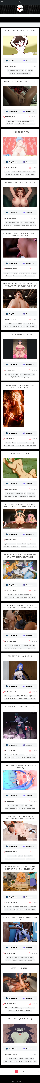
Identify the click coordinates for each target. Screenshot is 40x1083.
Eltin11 (24, 544)
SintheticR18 (9, 123)
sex (18, 222)
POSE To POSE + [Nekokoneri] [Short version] (20, 767)
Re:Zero (7, 171)
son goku (15, 496)
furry (23, 754)
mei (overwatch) (31, 326)
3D (32, 121)
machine (7, 757)
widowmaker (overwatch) (26, 960)
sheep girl (33, 906)
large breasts (16, 225)
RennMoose (16, 754)
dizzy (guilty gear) (11, 808)
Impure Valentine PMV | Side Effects (20, 81)
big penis (33, 225)
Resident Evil (26, 121)
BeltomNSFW (28, 856)
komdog (21, 1058)
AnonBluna (9, 174)
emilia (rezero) (29, 174)
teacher (6, 1061)
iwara (33, 171)
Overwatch (18, 323)
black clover (26, 171)
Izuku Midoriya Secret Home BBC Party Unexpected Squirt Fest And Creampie (20, 506)
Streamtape (30, 60)
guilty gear (11, 805)
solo (34, 754)
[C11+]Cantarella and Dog (20, 656)
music (22, 174)
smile (34, 1061)
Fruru (14, 443)
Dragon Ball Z (10, 493)
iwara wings (21, 808)
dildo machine (31, 757)
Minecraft (10, 856)
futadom (21, 273)
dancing (16, 174)
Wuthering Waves (9, 696)
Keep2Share (13, 60)
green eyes (7, 225)
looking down (28, 1061)
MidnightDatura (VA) (27, 957)
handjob (13, 445)
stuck (6, 909)
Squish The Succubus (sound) (20, 377)
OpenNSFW (7, 326)
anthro (33, 1008)
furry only (29, 754)
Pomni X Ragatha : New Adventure (20, 31)
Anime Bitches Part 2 (20, 132)
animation (7, 546)
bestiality (32, 698)
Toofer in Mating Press (19, 968)
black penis (16, 275)
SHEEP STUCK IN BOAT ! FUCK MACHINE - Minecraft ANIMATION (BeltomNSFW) (20, 868)
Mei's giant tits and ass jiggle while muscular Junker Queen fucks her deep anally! (20, 286)
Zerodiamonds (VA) (29, 374)
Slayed (17, 957)
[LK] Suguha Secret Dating (20, 334)
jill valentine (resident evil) (27, 123)
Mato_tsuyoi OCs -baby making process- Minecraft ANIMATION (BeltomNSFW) (20, 818)
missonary (22, 858)
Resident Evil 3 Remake (14, 121)
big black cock (31, 544)
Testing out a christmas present (20, 707)
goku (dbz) (7, 496)
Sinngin (30, 70)
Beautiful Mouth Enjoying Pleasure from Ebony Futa (20, 234)
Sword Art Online (16, 171)
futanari (15, 273)
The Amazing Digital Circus (15, 70)
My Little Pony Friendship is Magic (18, 594)
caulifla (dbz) (24, 496)
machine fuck (15, 757)
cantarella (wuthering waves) (19, 698)
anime (34, 546)
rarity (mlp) (31, 597)
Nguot (7, 698)
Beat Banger (13, 1058)
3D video (34, 66)
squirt (29, 546)
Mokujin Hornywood (19, 326)
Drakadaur (12, 222)
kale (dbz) (32, 496)
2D (26, 70)
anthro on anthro (14, 1010)
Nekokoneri (28, 805)
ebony (28, 273)
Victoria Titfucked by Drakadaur (20, 182)
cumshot (23, 546)
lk (20, 374)
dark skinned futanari (28, 275)
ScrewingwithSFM (10, 597)
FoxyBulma (30, 493)
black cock (8, 275)
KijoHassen (32, 696)
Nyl (33, 323)
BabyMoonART (12, 1008)
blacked (33, 273)
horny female (24, 222)
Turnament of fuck (20, 453)
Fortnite (8, 443)
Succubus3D (27, 323)
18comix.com (24, 1082)
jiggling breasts (30, 909)
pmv (15, 123)
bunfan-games (29, 1058)
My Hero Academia (10, 544)
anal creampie (15, 546)
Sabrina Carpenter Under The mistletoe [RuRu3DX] (20, 386)
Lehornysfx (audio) (11, 960)
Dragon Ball (19, 493)
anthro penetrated (26, 1010)
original (6, 273)
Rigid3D (6, 648)
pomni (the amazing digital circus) (20, 73)
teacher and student (16, 1061)
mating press (30, 858)
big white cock (31, 445)
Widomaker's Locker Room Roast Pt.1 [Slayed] (20, 918)
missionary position (11, 858)
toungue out (21, 445)
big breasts (25, 225)
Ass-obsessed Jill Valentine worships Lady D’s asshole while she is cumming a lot (20, 608)
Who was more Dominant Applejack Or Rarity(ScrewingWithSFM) (20, 556)
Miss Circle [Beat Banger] (20, 1019)
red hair (32, 222)
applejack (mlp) (22, 597)
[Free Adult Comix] (20, 8)
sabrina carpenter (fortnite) (25, 443)
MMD (18, 696)
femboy (23, 757)
